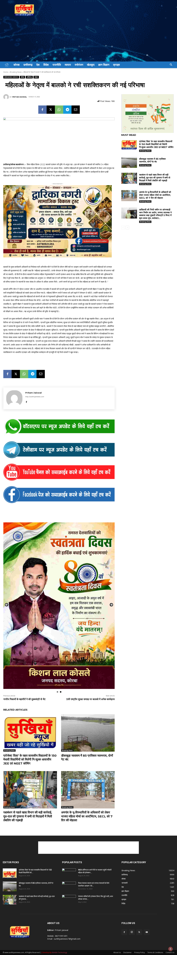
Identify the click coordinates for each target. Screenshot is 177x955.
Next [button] (111, 605)
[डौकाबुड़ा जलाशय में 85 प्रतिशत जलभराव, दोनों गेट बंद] (88, 733)
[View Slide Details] (59, 427)
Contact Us (170, 952)
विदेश (46, 64)
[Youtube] (146, 932)
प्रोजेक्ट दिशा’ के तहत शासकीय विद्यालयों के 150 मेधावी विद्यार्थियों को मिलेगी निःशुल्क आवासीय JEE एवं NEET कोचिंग (30, 759)
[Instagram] (132, 932)
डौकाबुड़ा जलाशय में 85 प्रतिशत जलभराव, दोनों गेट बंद (152, 160)
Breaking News (16, 72)
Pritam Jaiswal (19, 97)
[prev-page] (123, 227)
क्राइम (116, 64)
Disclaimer (127, 952)
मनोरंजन (79, 64)
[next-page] (127, 227)
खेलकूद (90, 64)
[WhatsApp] (59, 109)
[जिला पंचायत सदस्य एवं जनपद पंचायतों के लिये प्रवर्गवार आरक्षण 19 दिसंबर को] (69, 886)
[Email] (75, 109)
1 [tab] (57, 692)
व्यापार (68, 64)
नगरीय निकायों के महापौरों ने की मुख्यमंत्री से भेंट (24, 699)
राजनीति (57, 64)
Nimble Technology (59, 952)
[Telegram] (67, 109)
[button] (171, 65)
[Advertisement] (88, 41)
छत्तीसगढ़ (28, 64)
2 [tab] (60, 692)
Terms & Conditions (155, 952)
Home (5, 72)
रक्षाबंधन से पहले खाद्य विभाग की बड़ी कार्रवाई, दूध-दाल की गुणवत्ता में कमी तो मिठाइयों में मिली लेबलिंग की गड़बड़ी (27, 816)
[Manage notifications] (170, 949)
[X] (51, 109)
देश (38, 64)
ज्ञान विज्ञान (103, 64)
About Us (117, 952)
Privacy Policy (139, 952)
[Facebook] (42, 109)
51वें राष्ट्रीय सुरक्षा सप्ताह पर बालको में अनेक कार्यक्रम (90, 699)
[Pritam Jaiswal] (6, 97)
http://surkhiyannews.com (34, 397)
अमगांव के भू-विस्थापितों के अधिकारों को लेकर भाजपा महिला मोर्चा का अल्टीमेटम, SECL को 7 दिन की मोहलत (86, 816)
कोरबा (17, 64)
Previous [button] (7, 605)
